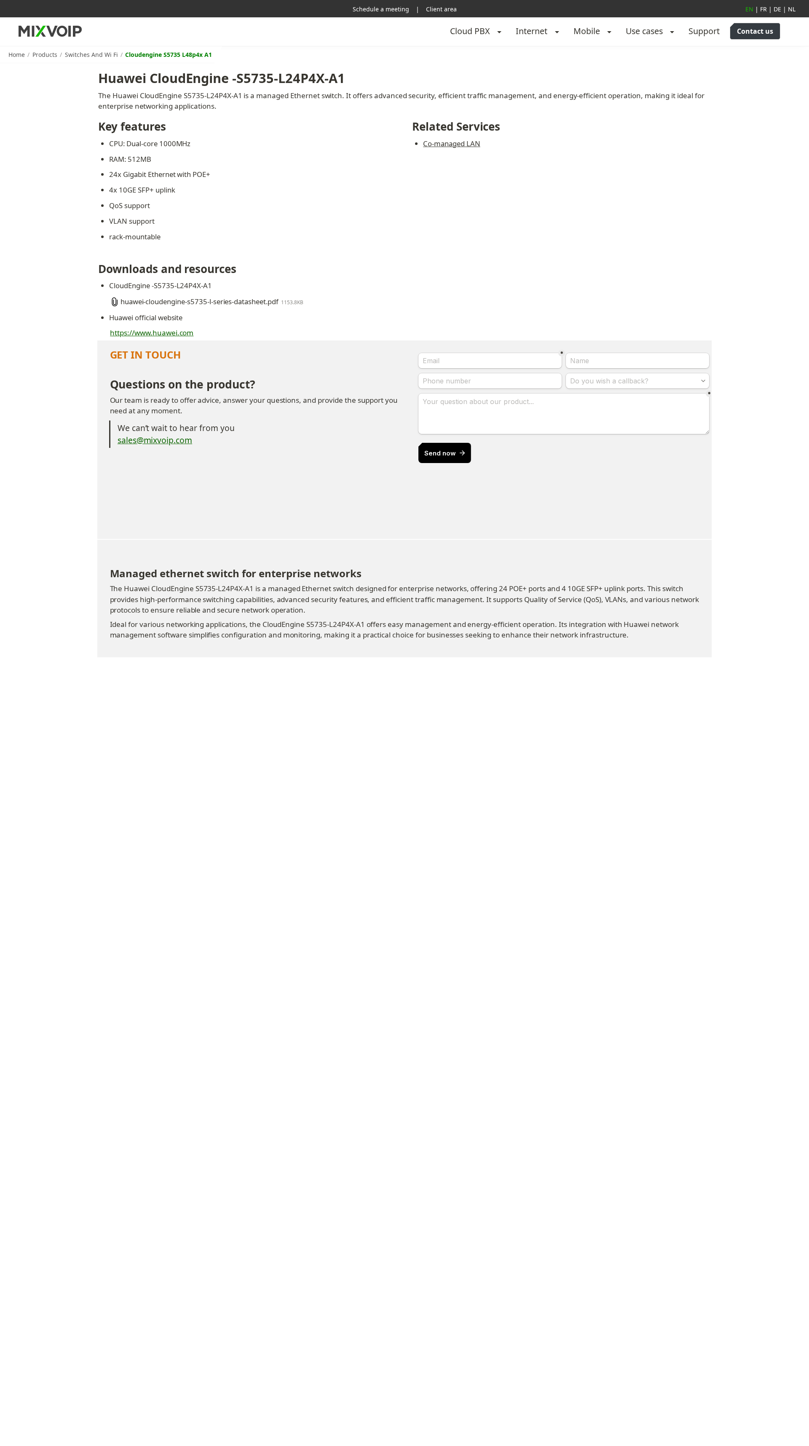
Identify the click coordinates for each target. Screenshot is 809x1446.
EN (749, 9)
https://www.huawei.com (151, 332)
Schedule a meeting (381, 9)
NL (792, 9)
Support (704, 31)
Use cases (644, 31)
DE (777, 9)
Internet (531, 31)
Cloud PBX (470, 31)
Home (16, 55)
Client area (441, 9)
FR (763, 9)
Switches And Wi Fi (91, 55)
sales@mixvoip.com (155, 440)
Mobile (586, 31)
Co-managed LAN (451, 143)
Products (44, 55)
